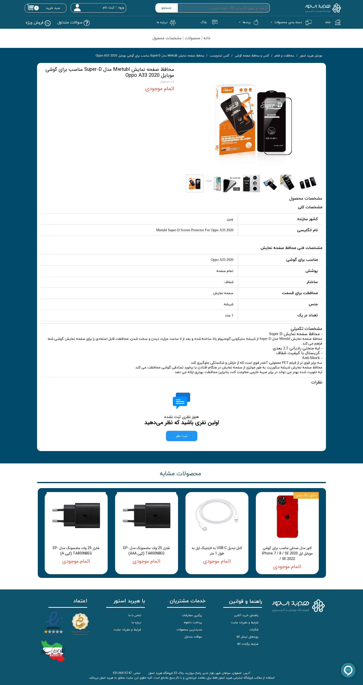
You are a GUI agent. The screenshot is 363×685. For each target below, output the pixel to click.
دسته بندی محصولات (288, 22)
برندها (247, 22)
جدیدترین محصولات (189, 629)
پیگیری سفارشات (192, 615)
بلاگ (204, 22)
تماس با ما (134, 615)
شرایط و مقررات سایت (245, 622)
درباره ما (136, 622)
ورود (121, 7)
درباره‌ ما (162, 22)
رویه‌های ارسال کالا (247, 636)
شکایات (254, 629)
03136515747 (122, 673)
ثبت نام (108, 7)
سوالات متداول (193, 636)
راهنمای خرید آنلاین (246, 615)
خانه (328, 22)
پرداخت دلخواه (193, 622)
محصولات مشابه (180, 474)
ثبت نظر (181, 436)
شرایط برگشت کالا (248, 644)
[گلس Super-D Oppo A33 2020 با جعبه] (252, 119)
